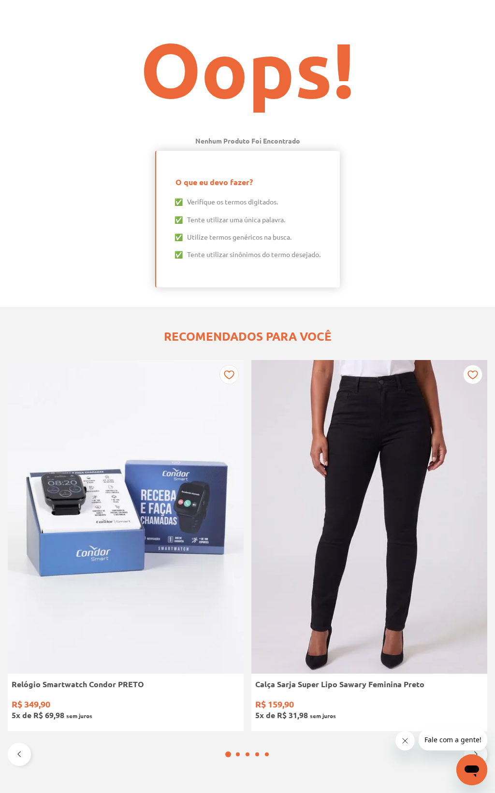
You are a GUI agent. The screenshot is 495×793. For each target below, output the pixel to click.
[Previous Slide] (19, 754)
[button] (228, 754)
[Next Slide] (475, 754)
